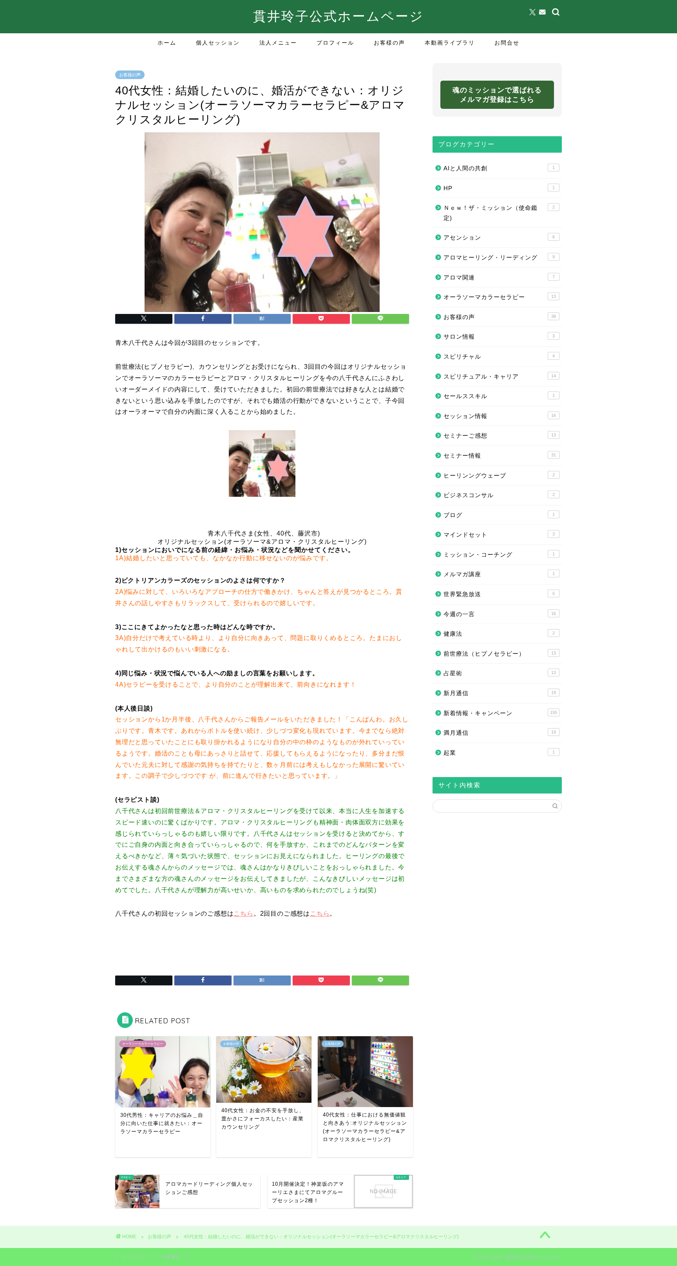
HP (499, 188)
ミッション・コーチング (499, 554)
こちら (243, 913)
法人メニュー (278, 42)
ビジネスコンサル (499, 495)
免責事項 (171, 1256)
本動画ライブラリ (450, 42)
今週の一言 (499, 614)
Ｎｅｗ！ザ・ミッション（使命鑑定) (499, 212)
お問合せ (507, 42)
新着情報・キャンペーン (500, 713)
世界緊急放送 (499, 594)
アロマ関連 (499, 277)
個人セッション (218, 42)
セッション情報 (499, 416)
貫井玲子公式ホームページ (338, 16)
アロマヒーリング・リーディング (499, 257)
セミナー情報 (499, 455)
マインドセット (499, 534)
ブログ (499, 515)
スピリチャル (499, 356)
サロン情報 (499, 336)
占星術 (499, 673)
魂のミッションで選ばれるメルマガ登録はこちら (497, 94)
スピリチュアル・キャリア (499, 376)
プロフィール (335, 42)
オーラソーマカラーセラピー (499, 297)
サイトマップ (135, 1256)
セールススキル (499, 396)
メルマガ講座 (499, 574)
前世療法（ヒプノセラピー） (499, 653)
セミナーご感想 (499, 435)
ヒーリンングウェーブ (499, 475)
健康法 (499, 633)
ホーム (166, 42)
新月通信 (499, 693)
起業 (499, 752)
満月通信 (499, 732)
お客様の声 (389, 42)
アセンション (499, 237)
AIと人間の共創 (499, 168)
